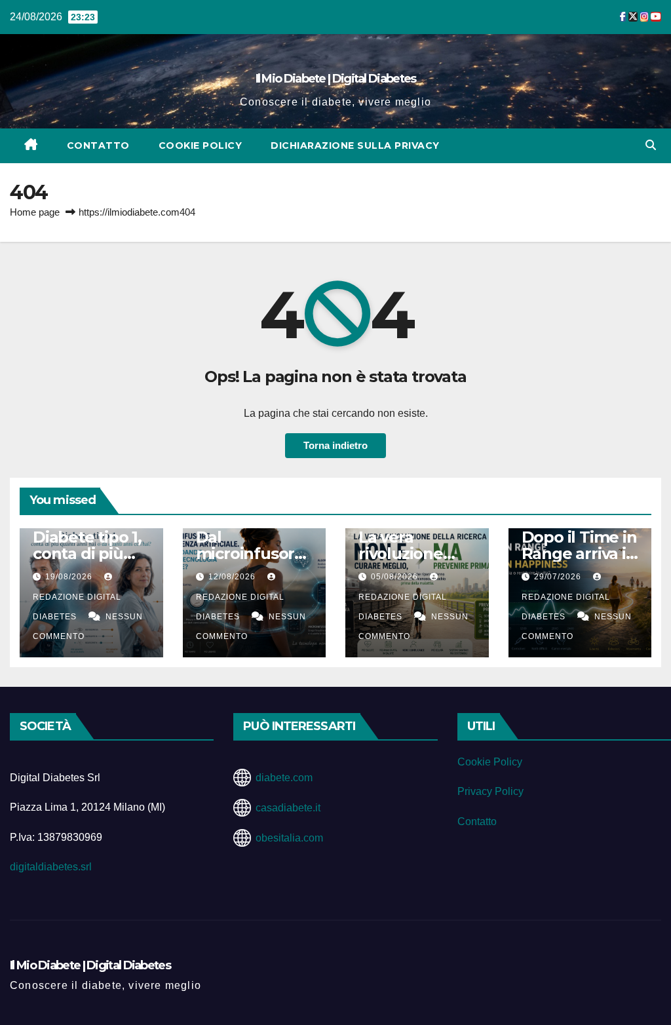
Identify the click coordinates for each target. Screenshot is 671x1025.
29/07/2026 (559, 576)
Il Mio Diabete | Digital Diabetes (336, 78)
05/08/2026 (396, 576)
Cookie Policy (200, 145)
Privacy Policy (490, 791)
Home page (35, 212)
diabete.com (284, 777)
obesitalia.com (289, 837)
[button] (650, 145)
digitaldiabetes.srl (51, 866)
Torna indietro (335, 445)
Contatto (98, 145)
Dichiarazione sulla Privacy (355, 145)
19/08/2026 (70, 576)
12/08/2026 (233, 576)
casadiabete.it (288, 807)
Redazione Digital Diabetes (77, 606)
